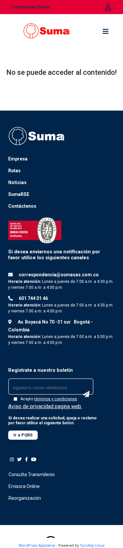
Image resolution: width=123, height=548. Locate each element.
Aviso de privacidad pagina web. (45, 406)
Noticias (17, 182)
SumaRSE (18, 194)
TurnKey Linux (92, 545)
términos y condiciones (55, 399)
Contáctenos (22, 206)
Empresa (18, 158)
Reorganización (25, 498)
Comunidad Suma (30, 7)
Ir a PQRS (22, 434)
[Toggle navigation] (105, 33)
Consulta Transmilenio (32, 474)
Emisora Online (24, 486)
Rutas (14, 170)
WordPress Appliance (37, 545)
